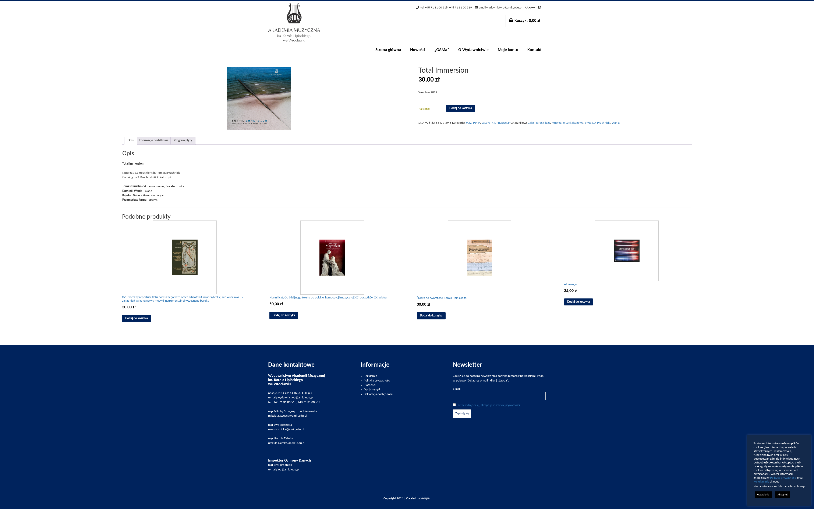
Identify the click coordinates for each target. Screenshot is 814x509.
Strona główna (388, 50)
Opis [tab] (131, 140)
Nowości (417, 50)
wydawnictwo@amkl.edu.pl (504, 7)
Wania (616, 123)
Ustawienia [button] (763, 494)
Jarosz (540, 123)
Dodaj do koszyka (460, 108)
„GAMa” (441, 50)
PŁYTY (476, 123)
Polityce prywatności (783, 478)
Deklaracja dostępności (378, 394)
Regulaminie (761, 481)
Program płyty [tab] (183, 140)
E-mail (456, 389)
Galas (531, 123)
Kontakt (534, 50)
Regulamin (370, 376)
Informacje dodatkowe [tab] (154, 140)
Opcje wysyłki (372, 389)
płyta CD (590, 123)
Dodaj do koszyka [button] (136, 318)
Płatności (369, 385)
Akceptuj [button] (783, 494)
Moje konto (508, 50)
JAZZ (469, 123)
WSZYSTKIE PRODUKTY (496, 123)
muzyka (557, 123)
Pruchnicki (603, 123)
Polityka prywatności (377, 380)
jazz (547, 123)
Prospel (426, 498)
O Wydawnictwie (473, 50)
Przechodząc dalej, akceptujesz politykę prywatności (489, 405)
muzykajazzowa (573, 123)
